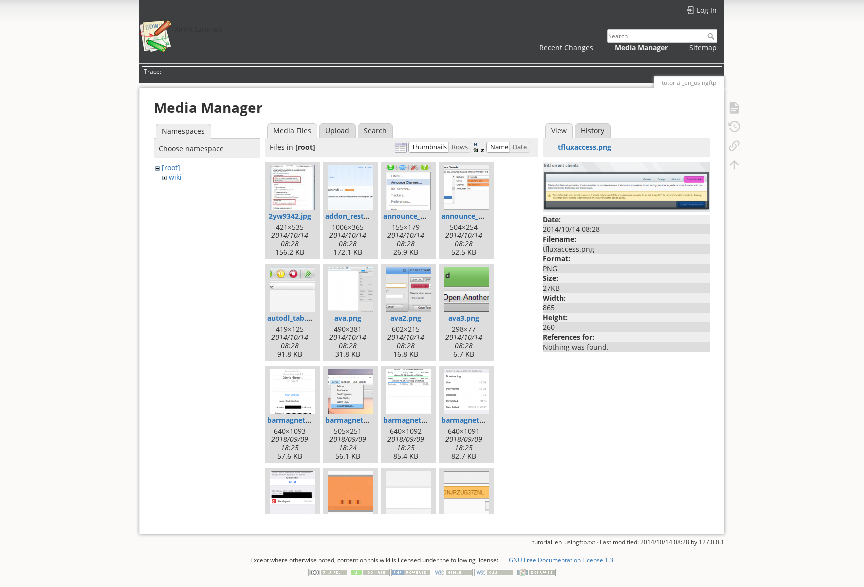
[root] (171, 167)
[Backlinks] (734, 145)
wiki (175, 177)
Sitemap (703, 47)
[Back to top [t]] (734, 164)
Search (712, 36)
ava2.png (406, 318)
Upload (338, 130)
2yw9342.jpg (290, 216)
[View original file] (626, 186)
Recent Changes (567, 47)
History (592, 130)
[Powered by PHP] (412, 572)
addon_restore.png (358, 216)
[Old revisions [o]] (734, 126)
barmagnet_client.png (305, 420)
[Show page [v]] (734, 107)
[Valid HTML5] (453, 572)
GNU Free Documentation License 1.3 (561, 560)
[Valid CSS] (494, 572)
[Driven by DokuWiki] (536, 572)
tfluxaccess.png (585, 147)
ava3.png (464, 318)
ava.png (348, 318)
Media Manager (641, 47)
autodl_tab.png (294, 318)
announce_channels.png (425, 216)
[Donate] (370, 572)
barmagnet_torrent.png (482, 420)
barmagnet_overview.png (427, 420)
